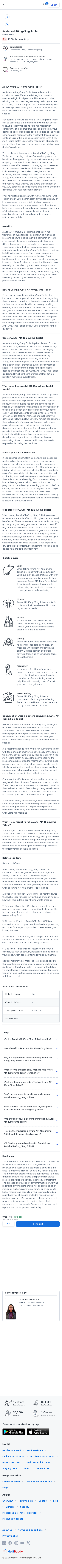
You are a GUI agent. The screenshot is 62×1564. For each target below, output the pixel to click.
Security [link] (24, 1507)
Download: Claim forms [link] (39, 1481)
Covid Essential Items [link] (38, 1462)
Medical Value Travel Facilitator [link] (19, 1513)
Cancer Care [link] (43, 1468)
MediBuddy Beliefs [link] (12, 1519)
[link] (13, 1431)
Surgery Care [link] (9, 1468)
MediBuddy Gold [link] (11, 1450)
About (6, 1494)
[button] (44, 4)
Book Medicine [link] (35, 1450)
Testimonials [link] (26, 1501)
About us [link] (7, 1530)
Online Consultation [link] (13, 1456)
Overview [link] (7, 1501)
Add (8, 1223)
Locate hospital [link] (11, 1481)
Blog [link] (55, 1501)
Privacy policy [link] (10, 1536)
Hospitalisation (6, 1475)
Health (6, 1444)
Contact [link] (43, 1501)
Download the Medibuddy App (21, 1424)
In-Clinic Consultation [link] (42, 1456)
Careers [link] (10, 1507)
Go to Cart (38, 1224)
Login (53, 4)
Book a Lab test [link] (11, 1462)
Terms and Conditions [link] (30, 1530)
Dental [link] (26, 1468)
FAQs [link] (5, 1487)
